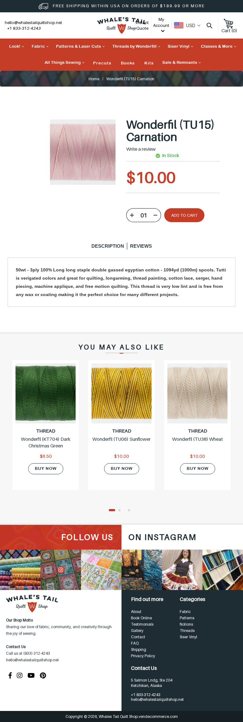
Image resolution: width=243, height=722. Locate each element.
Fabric (185, 611)
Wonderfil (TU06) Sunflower (121, 439)
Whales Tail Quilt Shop (118, 716)
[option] (46, 429)
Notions (186, 624)
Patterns (187, 618)
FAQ (135, 643)
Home (94, 78)
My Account (161, 22)
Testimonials (142, 624)
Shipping (138, 649)
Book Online (141, 618)
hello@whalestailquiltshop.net (33, 22)
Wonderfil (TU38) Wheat (197, 439)
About (136, 611)
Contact (138, 636)
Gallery (137, 630)
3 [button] (131, 510)
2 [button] (121, 510)
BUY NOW (46, 468)
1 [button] (112, 510)
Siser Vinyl (188, 636)
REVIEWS (141, 246)
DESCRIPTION (107, 246)
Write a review (141, 149)
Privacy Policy (143, 655)
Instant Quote (142, 25)
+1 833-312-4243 (145, 694)
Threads (187, 630)
